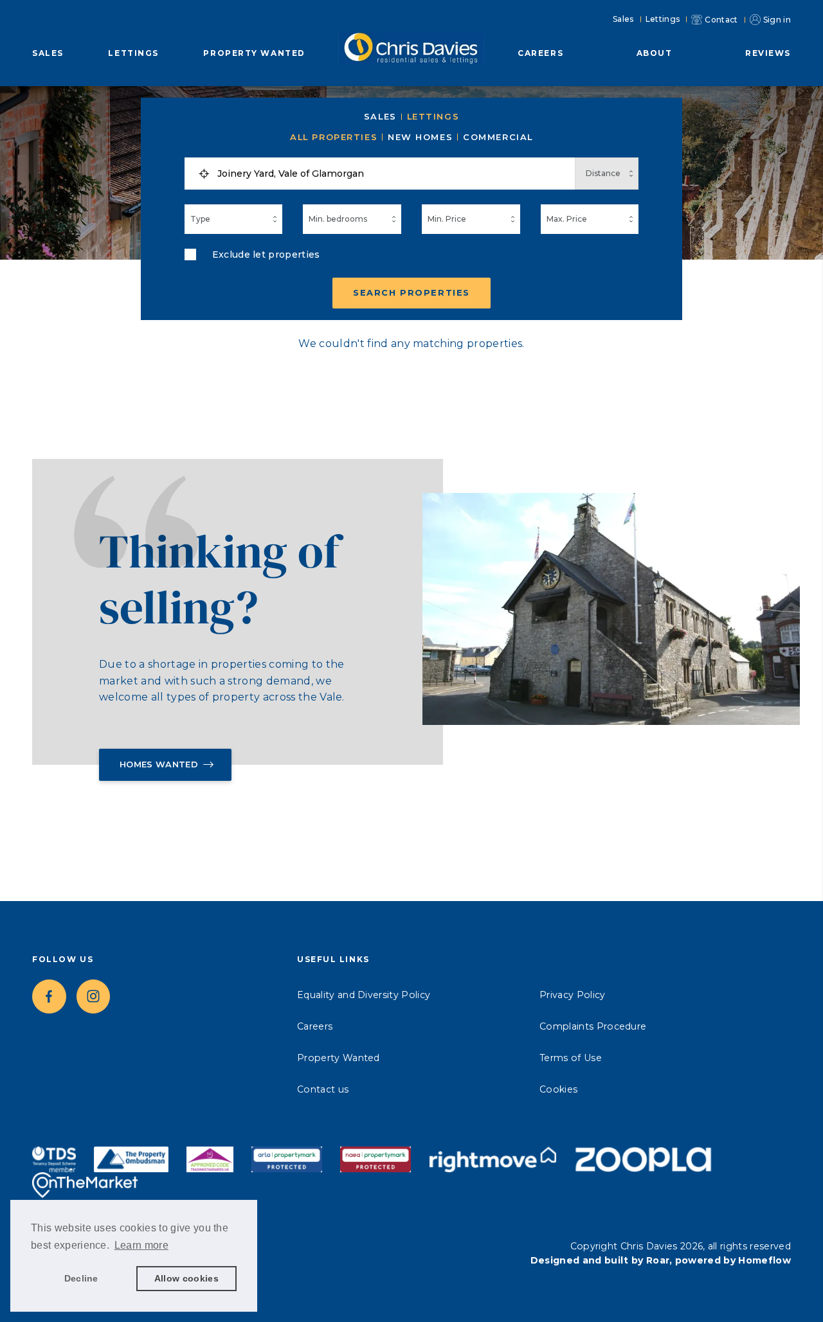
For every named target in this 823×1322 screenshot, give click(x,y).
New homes (420, 137)
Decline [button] (81, 1278)
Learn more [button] (141, 1245)
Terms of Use (570, 1058)
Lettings (663, 19)
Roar (657, 1260)
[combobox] (392, 173)
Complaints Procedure (592, 1026)
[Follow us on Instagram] (94, 996)
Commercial (498, 137)
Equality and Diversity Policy (363, 995)
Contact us (322, 1089)
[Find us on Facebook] (49, 996)
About (655, 53)
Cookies (558, 1089)
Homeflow (764, 1260)
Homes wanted (159, 764)
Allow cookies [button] (186, 1278)
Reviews (768, 53)
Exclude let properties (266, 254)
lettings (433, 116)
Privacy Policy (572, 995)
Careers (540, 53)
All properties (333, 137)
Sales (623, 19)
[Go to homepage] (411, 45)
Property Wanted (254, 53)
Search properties (411, 292)
